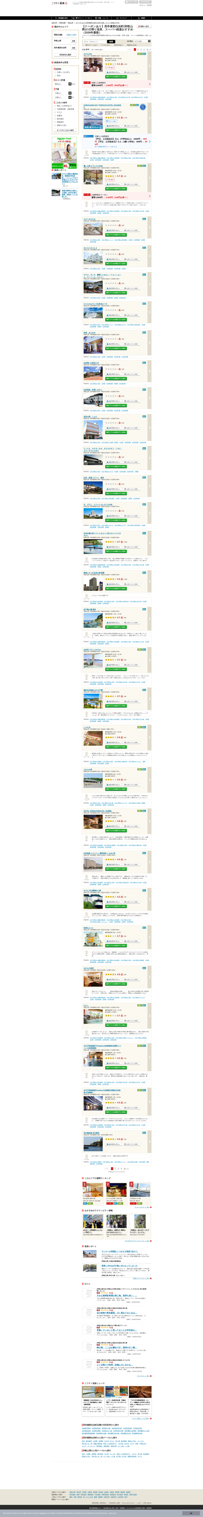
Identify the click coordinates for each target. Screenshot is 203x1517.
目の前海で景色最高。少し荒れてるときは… (117, 1313)
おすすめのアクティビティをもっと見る (137, 1241)
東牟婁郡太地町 (101, 1433)
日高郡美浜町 (127, 1428)
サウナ (132, 1443)
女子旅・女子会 (124, 1443)
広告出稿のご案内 (114, 1503)
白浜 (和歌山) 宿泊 (112, 97)
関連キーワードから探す (60, 1499)
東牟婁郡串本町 (137, 1433)
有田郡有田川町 (117, 1428)
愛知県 (123, 1492)
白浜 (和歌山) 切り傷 (124, 97)
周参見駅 (92, 1164)
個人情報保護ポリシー (95, 1508)
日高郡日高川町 (118, 1431)
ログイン (142, 5)
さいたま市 (89, 1497)
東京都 (101, 1492)
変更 (73, 41)
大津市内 (120, 1497)
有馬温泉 (83, 1494)
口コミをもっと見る (143, 1376)
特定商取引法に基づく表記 (111, 1508)
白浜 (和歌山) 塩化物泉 (113, 158)
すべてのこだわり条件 (65, 130)
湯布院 (126, 1494)
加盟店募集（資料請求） (99, 1503)
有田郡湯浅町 (96, 1428)
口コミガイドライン (128, 1503)
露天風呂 (89, 1441)
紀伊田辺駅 (108, 99)
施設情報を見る (114, 72)
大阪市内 (107, 1497)
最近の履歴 (145, 2)
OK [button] (191, 1513)
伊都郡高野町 (86, 1428)
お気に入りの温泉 (131, 2)
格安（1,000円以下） (110, 1443)
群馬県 (95, 1492)
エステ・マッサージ (88, 1446)
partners (43, 1513)
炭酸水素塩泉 (97, 1443)
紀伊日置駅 (100, 763)
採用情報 (149, 1508)
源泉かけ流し (132, 1441)
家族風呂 (60, 122)
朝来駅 (112, 160)
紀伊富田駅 (93, 99)
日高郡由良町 (86, 1431)
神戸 (126, 1497)
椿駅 (144, 761)
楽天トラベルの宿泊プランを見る (116, 76)
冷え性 (106, 1441)
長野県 (117, 1492)
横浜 (71, 1497)
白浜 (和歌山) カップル (120, 803)
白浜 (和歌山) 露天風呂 (120, 240)
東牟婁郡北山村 (126, 1433)
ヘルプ (139, 1503)
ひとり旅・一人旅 (124, 1446)
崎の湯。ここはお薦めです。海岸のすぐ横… (117, 1347)
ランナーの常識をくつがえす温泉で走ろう (120, 1251)
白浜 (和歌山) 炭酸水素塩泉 (97, 97)
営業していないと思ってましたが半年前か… (117, 1330)
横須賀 (80, 1497)
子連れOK (142, 1443)
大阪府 (106, 1492)
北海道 (112, 1492)
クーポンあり (105, 45)
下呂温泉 (97, 1494)
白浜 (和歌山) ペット (107, 240)
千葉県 (84, 1492)
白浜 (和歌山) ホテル (107, 471)
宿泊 (83, 1441)
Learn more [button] (112, 1513)
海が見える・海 (87, 1443)
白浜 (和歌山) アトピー (135, 761)
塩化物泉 (124, 1441)
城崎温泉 (90, 1494)
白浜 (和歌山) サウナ (120, 324)
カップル (141, 1441)
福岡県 (128, 1492)
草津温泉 (72, 1494)
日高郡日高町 (137, 1428)
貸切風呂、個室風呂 (103, 1446)
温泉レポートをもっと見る (141, 1278)
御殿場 (100, 1497)
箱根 (78, 1494)
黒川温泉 (120, 1494)
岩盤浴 (59, 115)
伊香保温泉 (105, 1494)
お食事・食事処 (98, 1441)
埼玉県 (79, 1492)
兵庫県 (90, 1492)
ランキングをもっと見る (142, 1207)
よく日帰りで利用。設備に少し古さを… (115, 1365)
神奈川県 (72, 1492)
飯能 (95, 1497)
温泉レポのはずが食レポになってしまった (120, 1266)
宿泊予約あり (118, 45)
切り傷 (117, 1441)
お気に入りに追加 (132, 72)
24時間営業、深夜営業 (65, 109)
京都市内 (114, 1497)
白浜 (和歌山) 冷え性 (137, 97)
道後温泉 (113, 1494)
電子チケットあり (91, 45)
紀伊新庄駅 (100, 99)
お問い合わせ (147, 1503)
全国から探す (72, 35)
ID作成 (149, 5)
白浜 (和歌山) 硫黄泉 (96, 761)
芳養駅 (137, 471)
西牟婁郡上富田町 (130, 1431)
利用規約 (122, 1508)
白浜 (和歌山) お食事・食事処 (110, 442)
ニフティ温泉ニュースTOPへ (141, 1418)
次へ (148, 49)
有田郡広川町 (106, 1428)
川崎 (75, 1497)
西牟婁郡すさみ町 (143, 1431)
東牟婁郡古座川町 (114, 1433)
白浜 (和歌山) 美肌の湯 (138, 158)
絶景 (136, 1443)
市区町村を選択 (65, 55)
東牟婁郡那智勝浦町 (88, 1433)
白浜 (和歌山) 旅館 (132, 1162)
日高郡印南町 (96, 1431)
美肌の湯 (114, 1446)
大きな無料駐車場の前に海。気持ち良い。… (117, 1295)
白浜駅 (146, 97)
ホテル (112, 1441)
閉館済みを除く (132, 45)
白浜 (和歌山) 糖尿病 (138, 960)
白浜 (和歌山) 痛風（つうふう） (99, 922)
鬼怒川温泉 (133, 1494)
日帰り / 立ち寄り (63, 72)
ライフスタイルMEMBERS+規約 (135, 1508)
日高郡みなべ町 (107, 1431)
